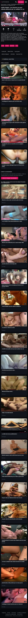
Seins (3, 45)
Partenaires (14, 612)
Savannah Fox (19, 54)
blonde (9, 4)
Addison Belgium (5, 54)
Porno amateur (4, 4)
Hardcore (12, 45)
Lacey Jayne (17, 51)
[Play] (2, 25)
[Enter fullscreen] (26, 25)
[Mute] (12, 25)
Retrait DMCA (19, 614)
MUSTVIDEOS (5, 2)
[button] (25, 2)
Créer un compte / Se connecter (9, 178)
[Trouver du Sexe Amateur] (16, 2)
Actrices (8, 612)
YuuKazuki (4, 51)
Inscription (21, 2)
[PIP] (23, 25)
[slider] (6, 25)
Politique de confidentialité (11, 614)
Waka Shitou (10, 51)
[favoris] (25, 66)
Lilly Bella (13, 54)
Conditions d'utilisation (21, 612)
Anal (17, 45)
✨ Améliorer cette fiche (8, 59)
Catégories (4, 612)
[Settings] (21, 25)
